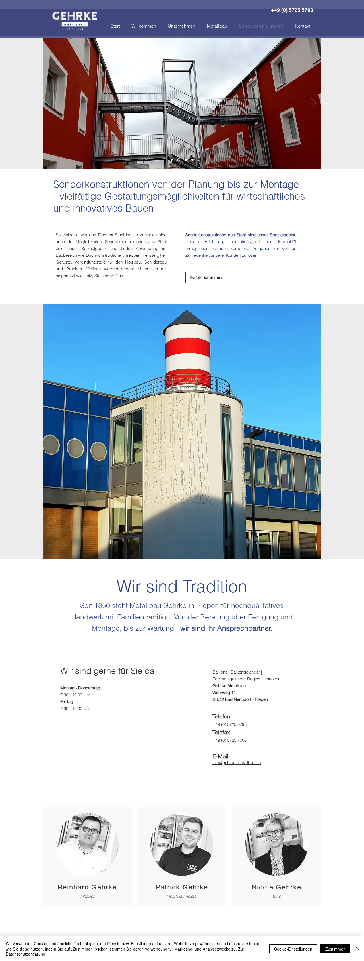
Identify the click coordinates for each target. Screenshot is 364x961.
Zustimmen (335, 949)
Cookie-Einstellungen (293, 949)
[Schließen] (357, 948)
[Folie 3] (185, 159)
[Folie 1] (172, 160)
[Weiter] (313, 103)
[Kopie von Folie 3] (192, 160)
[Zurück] (50, 103)
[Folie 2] (178, 160)
